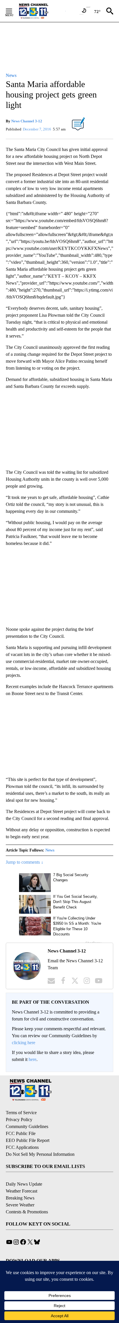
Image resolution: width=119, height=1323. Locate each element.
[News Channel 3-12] (40, 11)
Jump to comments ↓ (24, 862)
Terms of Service (21, 1112)
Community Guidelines (27, 1126)
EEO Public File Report (27, 1140)
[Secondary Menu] (13, 11)
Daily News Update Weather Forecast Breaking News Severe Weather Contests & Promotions (27, 1198)
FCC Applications (22, 1147)
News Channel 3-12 (26, 121)
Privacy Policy (19, 1119)
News (49, 850)
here (32, 1059)
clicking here (23, 1042)
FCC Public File (21, 1133)
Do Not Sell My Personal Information (40, 1154)
